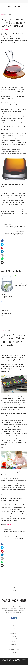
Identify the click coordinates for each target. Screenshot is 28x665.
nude (8, 219)
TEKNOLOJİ (14, 644)
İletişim (14, 590)
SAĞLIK (14, 636)
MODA (14, 625)
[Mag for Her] (14, 6)
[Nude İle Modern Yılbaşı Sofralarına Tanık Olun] (21, 278)
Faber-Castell (10, 524)
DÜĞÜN (14, 631)
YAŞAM (2, 14)
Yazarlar (14, 585)
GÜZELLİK (14, 628)
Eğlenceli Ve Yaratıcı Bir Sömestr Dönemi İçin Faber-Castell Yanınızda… (14, 340)
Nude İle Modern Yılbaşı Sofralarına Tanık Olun (21, 284)
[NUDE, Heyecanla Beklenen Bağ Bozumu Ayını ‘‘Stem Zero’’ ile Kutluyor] (7, 304)
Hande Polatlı (5, 29)
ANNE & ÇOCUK (14, 633)
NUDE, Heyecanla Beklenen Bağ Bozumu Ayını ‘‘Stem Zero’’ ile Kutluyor (6, 313)
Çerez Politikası (14, 592)
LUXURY (14, 647)
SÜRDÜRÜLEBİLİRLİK (14, 649)
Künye (14, 587)
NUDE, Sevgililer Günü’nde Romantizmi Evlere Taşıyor (6, 296)
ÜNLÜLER (14, 641)
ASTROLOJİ (14, 639)
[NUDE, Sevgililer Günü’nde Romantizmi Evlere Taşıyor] (7, 284)
